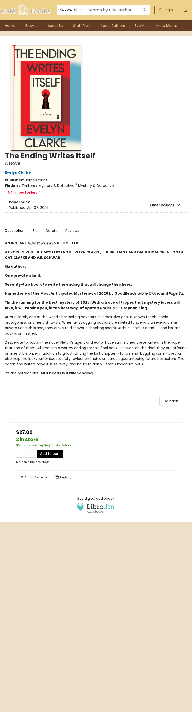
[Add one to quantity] (33, 453)
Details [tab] (52, 230)
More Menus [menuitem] (167, 25)
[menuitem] (10, 25)
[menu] (96, 25)
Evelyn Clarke (18, 172)
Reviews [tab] (72, 230)
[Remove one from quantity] (19, 453)
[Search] (145, 10)
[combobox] (71, 9)
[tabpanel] (96, 315)
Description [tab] (15, 230)
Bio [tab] (35, 230)
